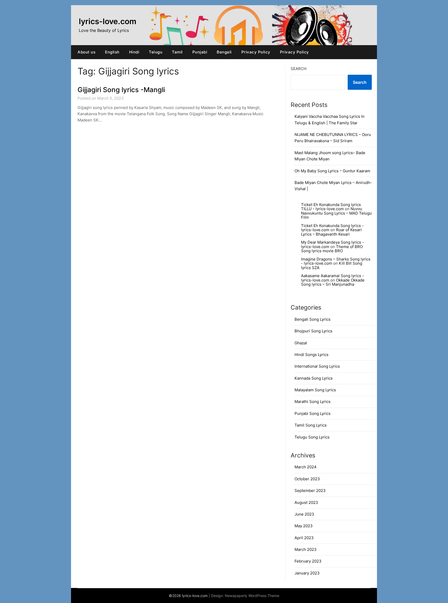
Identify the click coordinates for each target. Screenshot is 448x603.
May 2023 (304, 525)
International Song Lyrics (317, 366)
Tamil (177, 52)
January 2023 (307, 573)
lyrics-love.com (107, 21)
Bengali (224, 52)
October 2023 (307, 478)
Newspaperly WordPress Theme (252, 595)
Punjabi (199, 52)
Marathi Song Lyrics (313, 401)
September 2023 (310, 490)
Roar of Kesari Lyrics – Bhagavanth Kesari (331, 232)
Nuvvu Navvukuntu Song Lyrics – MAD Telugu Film (336, 213)
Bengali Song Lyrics (313, 319)
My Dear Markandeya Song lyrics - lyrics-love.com (332, 244)
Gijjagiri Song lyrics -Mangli (121, 90)
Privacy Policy (255, 52)
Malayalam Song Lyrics (315, 389)
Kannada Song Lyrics (314, 378)
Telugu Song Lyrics (312, 437)
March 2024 (306, 466)
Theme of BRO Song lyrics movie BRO (332, 248)
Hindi (134, 52)
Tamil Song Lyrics (311, 425)
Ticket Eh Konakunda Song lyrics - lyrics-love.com (332, 227)
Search (298, 68)
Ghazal (301, 342)
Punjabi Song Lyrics (313, 413)
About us (86, 52)
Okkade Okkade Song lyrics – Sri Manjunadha (333, 282)
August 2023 (306, 502)
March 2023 (306, 549)
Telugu (155, 52)
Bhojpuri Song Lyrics (313, 330)
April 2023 (304, 537)
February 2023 (308, 561)
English (112, 52)
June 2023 (304, 514)
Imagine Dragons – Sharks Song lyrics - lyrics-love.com (335, 261)
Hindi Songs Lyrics (311, 354)
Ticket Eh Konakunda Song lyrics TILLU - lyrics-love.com (331, 206)
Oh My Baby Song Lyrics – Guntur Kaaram (332, 170)
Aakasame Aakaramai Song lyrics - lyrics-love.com (332, 278)
